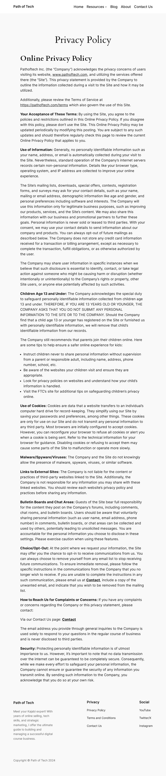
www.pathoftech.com (69, 75)
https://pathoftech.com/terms (44, 105)
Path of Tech (23, 6)
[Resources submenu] (106, 7)
